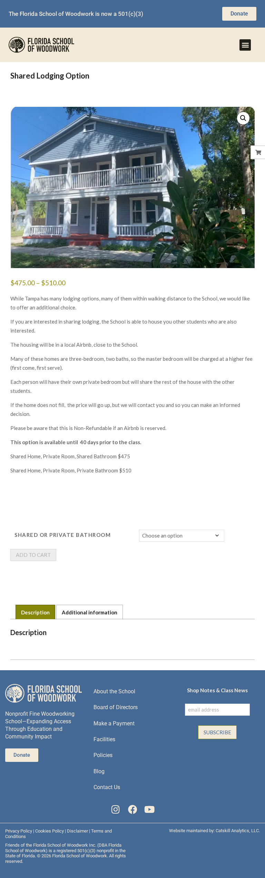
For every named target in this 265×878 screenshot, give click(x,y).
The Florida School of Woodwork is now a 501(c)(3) (76, 13)
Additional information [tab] (89, 612)
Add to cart (33, 555)
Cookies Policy (49, 831)
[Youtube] (149, 809)
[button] (245, 45)
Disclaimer (77, 831)
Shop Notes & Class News (217, 690)
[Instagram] (115, 809)
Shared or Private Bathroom (62, 535)
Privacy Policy (18, 831)
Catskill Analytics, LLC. (238, 830)
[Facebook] (132, 809)
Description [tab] (35, 612)
